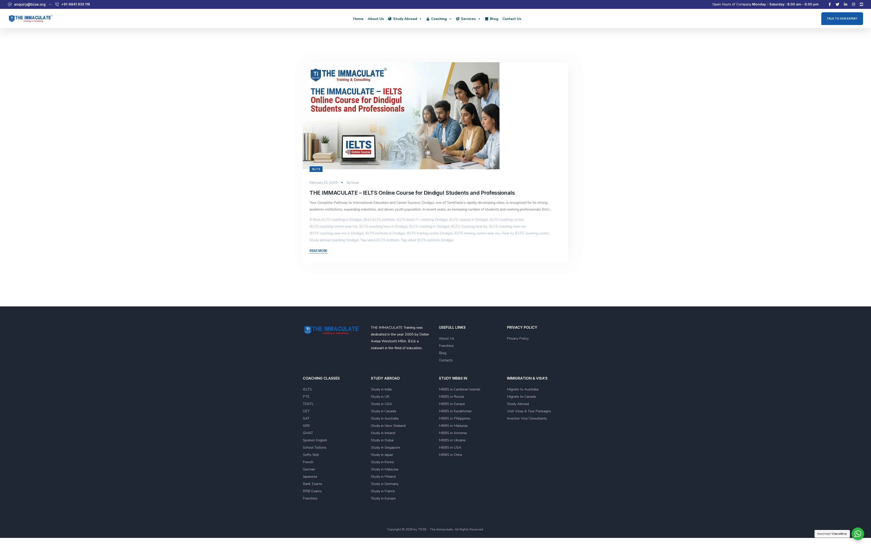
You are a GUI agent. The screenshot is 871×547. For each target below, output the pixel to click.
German (309, 469)
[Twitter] (837, 4)
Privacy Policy (518, 338)
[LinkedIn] (845, 4)
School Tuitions (314, 447)
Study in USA (381, 403)
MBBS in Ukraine (452, 440)
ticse (355, 182)
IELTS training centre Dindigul (430, 233)
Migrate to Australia (522, 389)
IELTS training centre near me (477, 233)
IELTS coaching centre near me (333, 226)
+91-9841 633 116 (75, 4)
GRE (306, 425)
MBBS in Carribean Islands (459, 389)
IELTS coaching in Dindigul (429, 226)
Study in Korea (382, 462)
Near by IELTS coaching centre (525, 233)
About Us (376, 18)
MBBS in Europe (452, 403)
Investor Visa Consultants (527, 418)
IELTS (316, 169)
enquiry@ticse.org (30, 4)
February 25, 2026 (323, 182)
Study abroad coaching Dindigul (334, 240)
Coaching (439, 18)
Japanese (310, 476)
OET (306, 411)
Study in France (383, 491)
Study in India (381, 389)
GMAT (308, 432)
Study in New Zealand (388, 425)
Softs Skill (311, 454)
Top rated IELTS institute (379, 240)
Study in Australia (385, 418)
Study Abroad (405, 18)
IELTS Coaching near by (469, 226)
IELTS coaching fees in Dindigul (383, 226)
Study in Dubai (382, 440)
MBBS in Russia (451, 396)
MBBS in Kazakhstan (455, 411)
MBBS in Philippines (455, 418)
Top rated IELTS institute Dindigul (427, 240)
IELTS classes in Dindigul (468, 219)
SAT (306, 418)
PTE (306, 396)
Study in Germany (385, 483)
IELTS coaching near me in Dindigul (337, 233)
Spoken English (315, 440)
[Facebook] (830, 4)
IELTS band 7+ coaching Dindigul (422, 219)
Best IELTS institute (379, 219)
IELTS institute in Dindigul (385, 233)
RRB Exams (312, 491)
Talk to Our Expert (842, 18)
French (308, 462)
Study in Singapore (385, 447)
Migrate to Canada (521, 396)
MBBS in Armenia (453, 432)
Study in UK (380, 396)
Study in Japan (382, 454)
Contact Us (511, 18)
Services (468, 18)
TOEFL (308, 403)
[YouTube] (861, 4)
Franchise (446, 345)
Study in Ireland (383, 432)
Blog (494, 18)
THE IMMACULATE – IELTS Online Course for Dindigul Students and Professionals (412, 192)
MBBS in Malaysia (453, 425)
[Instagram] (853, 4)
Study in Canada (383, 411)
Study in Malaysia (384, 469)
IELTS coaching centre (506, 219)
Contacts (446, 360)
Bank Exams (312, 483)
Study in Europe (383, 498)
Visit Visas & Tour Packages (529, 411)
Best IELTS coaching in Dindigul (337, 219)
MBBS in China (450, 454)
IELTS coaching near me (507, 226)
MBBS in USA (450, 447)
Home (358, 18)
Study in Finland (383, 476)
